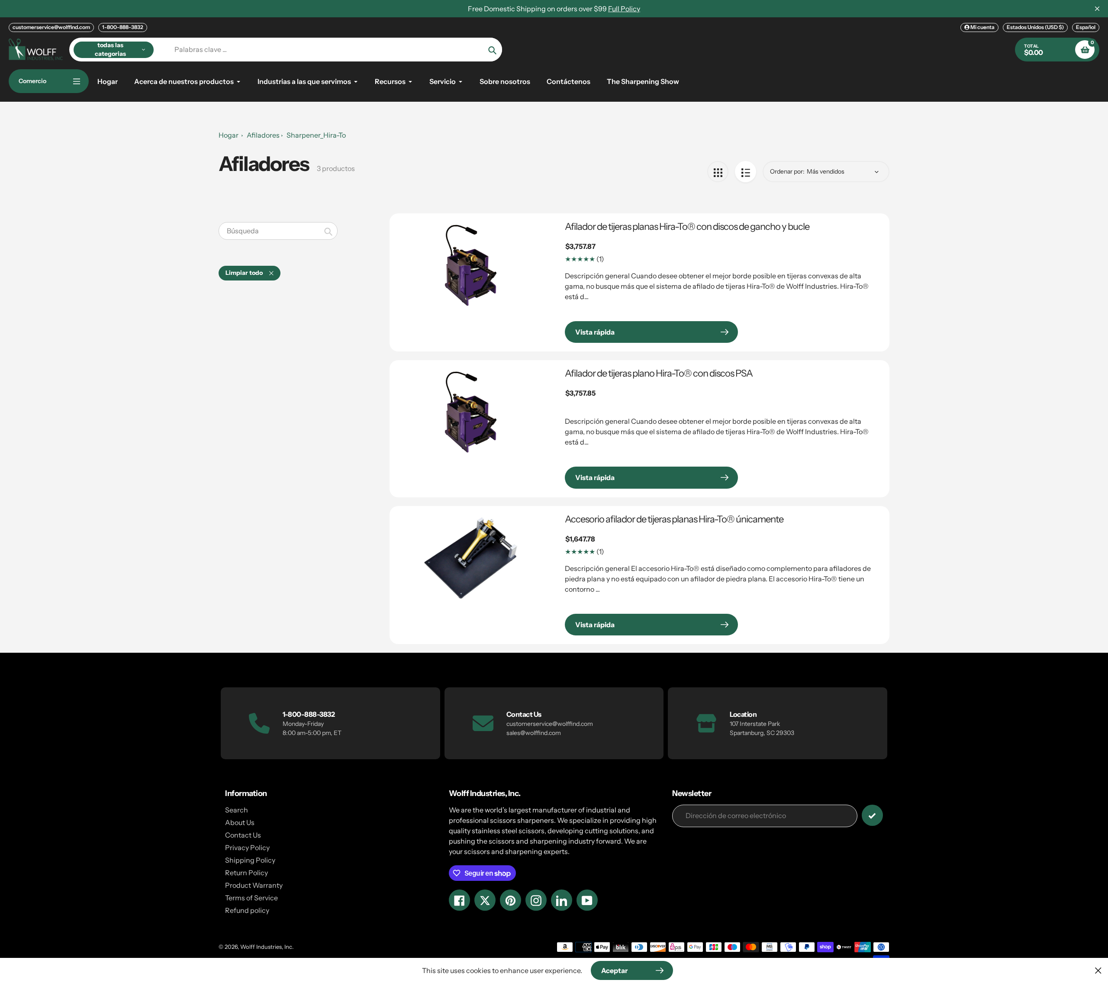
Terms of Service (251, 897)
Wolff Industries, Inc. (266, 946)
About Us (239, 822)
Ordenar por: (787, 171)
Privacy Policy (247, 847)
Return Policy (246, 872)
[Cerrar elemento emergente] (1098, 970)
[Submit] (872, 815)
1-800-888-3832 (122, 27)
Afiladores (263, 135)
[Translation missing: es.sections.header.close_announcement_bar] (1097, 8)
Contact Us (243, 835)
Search (236, 810)
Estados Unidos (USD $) (1035, 27)
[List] (745, 171)
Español (1085, 27)
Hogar (228, 135)
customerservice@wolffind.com (51, 27)
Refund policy (247, 910)
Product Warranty (254, 885)
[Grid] (717, 171)
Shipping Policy (250, 860)
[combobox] (278, 231)
